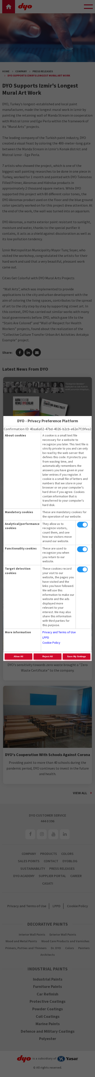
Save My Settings (76, 656)
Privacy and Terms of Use (59, 632)
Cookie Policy (51, 643)
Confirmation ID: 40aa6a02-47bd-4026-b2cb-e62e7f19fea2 (47, 429)
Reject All (47, 656)
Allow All (18, 656)
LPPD (45, 637)
